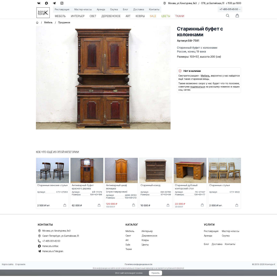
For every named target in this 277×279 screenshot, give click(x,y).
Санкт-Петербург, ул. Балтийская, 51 (60, 235)
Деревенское (111, 16)
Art (128, 16)
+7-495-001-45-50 (229, 9)
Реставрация (62, 9)
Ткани (179, 16)
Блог (125, 9)
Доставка (138, 9)
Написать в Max (50, 246)
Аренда (101, 9)
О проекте (20, 264)
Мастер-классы (83, 9)
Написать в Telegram (52, 251)
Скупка (114, 9)
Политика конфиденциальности (138, 264)
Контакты (154, 9)
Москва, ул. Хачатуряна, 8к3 (56, 230)
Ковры (140, 16)
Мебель (60, 16)
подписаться (197, 86)
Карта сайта (7, 264)
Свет (93, 16)
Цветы (165, 16)
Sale (153, 16)
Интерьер (77, 16)
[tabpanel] (103, 77)
